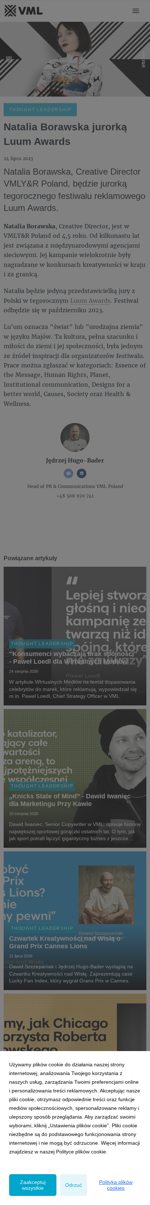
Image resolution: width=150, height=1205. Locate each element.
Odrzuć (73, 1185)
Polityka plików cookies (116, 1185)
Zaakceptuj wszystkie (33, 1185)
